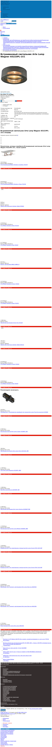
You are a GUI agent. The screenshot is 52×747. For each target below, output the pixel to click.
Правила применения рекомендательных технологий (17, 675)
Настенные (23, 46)
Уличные (9, 47)
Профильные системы (19, 40)
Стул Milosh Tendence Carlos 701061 (10, 284)
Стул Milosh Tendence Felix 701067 (9, 245)
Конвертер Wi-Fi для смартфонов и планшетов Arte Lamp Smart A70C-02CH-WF (21, 548)
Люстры (33, 40)
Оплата (5, 15)
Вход (4, 8)
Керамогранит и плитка (9, 688)
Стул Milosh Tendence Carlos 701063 (10, 364)
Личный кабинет (7, 680)
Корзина (5, 679)
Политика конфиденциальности (11, 671)
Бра (22, 41)
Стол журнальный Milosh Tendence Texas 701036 (13, 184)
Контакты (5, 13)
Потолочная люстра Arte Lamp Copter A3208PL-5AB (14, 431)
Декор (25, 41)
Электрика (6, 691)
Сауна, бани (6, 698)
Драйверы (42, 46)
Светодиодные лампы (17, 47)
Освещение (6, 39)
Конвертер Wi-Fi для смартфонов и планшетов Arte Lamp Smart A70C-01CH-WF (21, 567)
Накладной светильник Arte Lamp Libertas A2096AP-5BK (15, 509)
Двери (4, 696)
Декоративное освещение (32, 46)
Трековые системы (15, 46)
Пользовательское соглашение (11, 672)
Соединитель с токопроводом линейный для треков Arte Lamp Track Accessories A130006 (24, 412)
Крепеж (5, 694)
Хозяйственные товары (9, 700)
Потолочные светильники (29, 47)
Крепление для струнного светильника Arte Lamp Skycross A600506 (18, 587)
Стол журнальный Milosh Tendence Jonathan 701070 (14, 164)
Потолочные (6, 46)
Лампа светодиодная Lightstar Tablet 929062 (12, 206)
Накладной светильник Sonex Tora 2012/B (12, 322)
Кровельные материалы (9, 690)
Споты (33, 41)
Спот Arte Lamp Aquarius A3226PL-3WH (11, 470)
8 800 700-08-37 (5, 1)
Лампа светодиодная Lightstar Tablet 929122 (12, 344)
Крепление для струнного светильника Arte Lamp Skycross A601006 (18, 606)
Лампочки (9, 42)
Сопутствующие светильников (20, 42)
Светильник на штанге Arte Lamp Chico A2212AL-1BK (15, 451)
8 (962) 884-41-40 (5, 3)
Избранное (8, 23)
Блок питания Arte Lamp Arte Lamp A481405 (12, 625)
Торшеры (29, 41)
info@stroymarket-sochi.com (25, 663)
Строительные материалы (10, 686)
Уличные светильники (15, 41)
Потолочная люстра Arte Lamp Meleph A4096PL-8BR (14, 528)
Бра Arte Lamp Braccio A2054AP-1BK (10, 489)
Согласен (3, 709)
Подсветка (28, 40)
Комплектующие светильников (36, 42)
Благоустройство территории (11, 697)
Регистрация (6, 9)
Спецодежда (6, 699)
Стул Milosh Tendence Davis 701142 (10, 225)
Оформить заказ (7, 681)
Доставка (5, 16)
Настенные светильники (16, 48)
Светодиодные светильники (30, 48)
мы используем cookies (36, 708)
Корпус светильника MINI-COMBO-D (10, 264)
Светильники (38, 40)
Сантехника (6, 692)
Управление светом (8, 40)
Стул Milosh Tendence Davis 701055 (10, 303)
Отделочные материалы (9, 687)
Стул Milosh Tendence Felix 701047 (9, 383)
